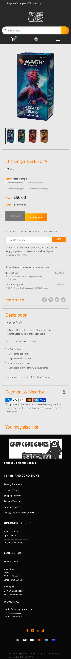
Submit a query (11, 561)
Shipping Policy (11, 495)
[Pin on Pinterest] (50, 299)
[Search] (65, 30)
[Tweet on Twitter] (57, 299)
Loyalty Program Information (18, 512)
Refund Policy (10, 490)
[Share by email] (63, 299)
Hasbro (9, 169)
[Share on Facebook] (44, 299)
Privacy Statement (13, 484)
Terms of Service (12, 501)
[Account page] (36, 39)
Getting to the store (13, 616)
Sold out (15, 216)
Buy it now (36, 217)
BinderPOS (27, 657)
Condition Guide (11, 507)
